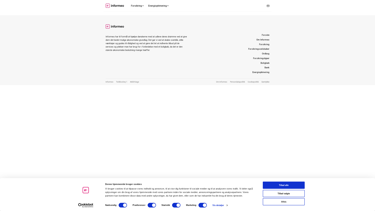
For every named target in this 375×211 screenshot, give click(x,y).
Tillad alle (284, 185)
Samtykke (265, 82)
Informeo (115, 5)
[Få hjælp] (268, 6)
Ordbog (265, 53)
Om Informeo (262, 40)
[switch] (152, 205)
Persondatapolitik (237, 82)
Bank (267, 67)
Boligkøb (265, 63)
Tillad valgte (284, 193)
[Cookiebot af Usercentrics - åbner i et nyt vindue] (86, 205)
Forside (265, 35)
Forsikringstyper (261, 58)
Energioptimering (157, 5)
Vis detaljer (218, 205)
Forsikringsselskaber (258, 49)
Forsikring (136, 5)
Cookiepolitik (253, 82)
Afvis (283, 201)
